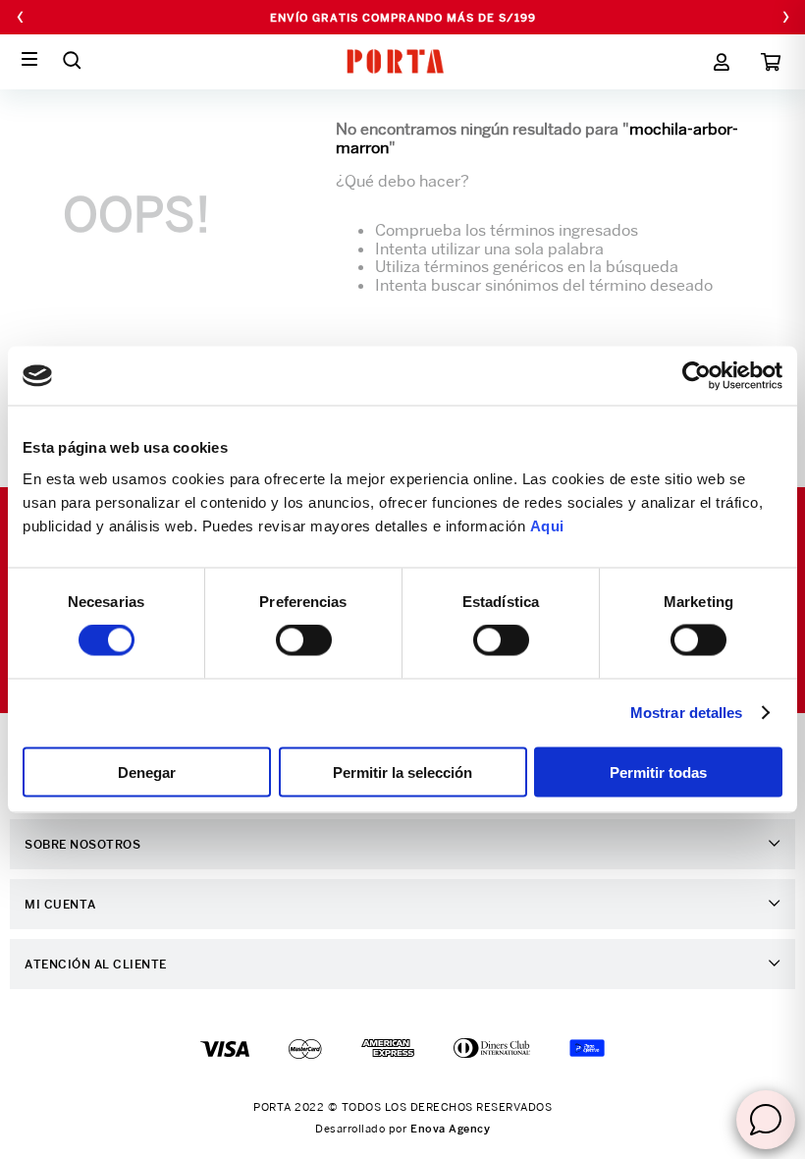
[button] (71, 60)
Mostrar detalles (686, 712)
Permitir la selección (402, 771)
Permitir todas (658, 771)
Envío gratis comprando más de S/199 (403, 18)
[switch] (304, 640)
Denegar (147, 771)
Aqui (547, 525)
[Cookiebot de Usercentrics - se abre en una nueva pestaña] (696, 376)
